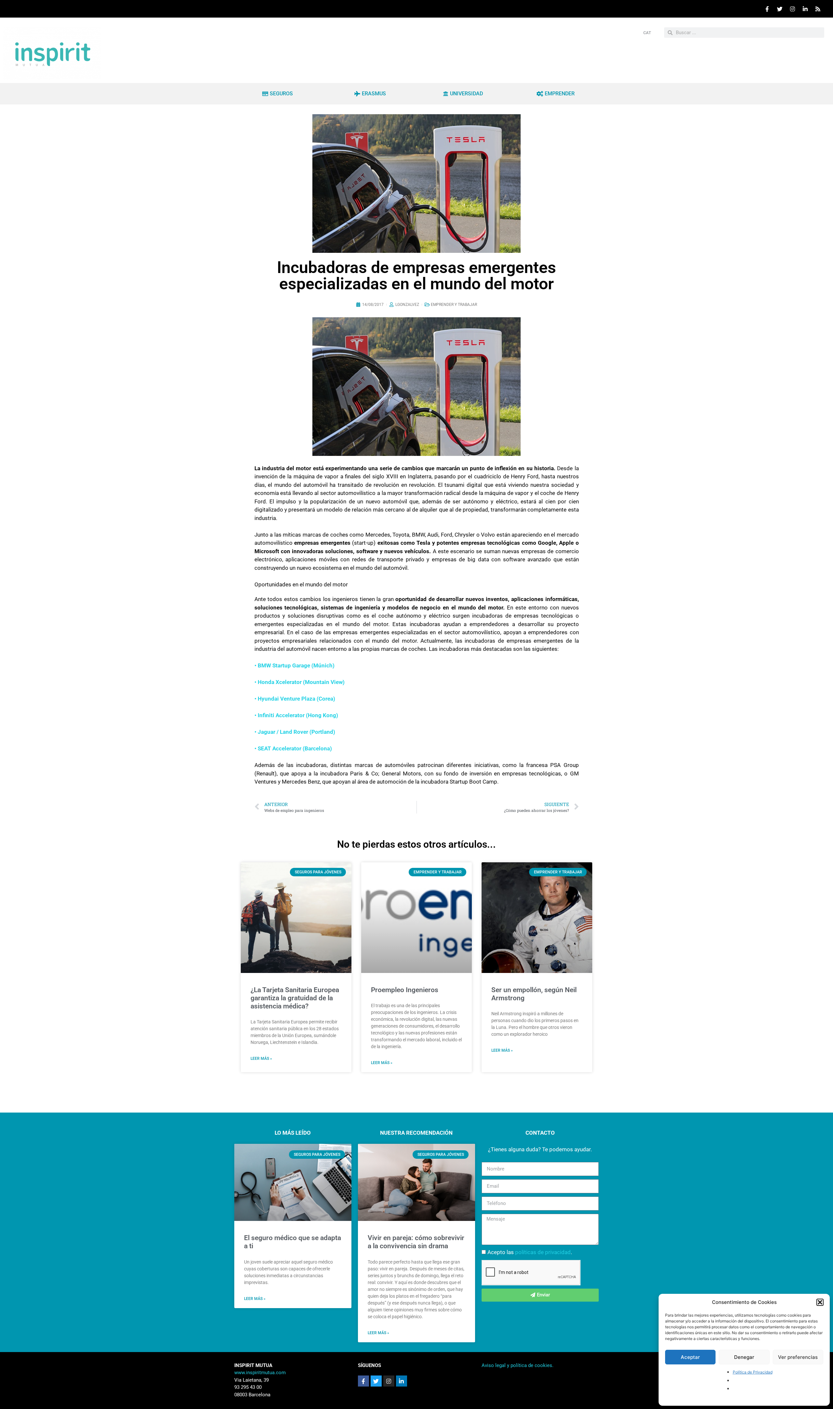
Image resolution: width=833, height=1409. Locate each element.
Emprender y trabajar (454, 304)
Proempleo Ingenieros (404, 990)
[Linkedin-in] (401, 1381)
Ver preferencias (798, 1357)
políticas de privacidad (543, 1252)
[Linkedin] (805, 8)
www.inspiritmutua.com (260, 1372)
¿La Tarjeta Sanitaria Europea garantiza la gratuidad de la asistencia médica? (295, 998)
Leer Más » (255, 1298)
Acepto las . (529, 1252)
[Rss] (817, 8)
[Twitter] (779, 8)
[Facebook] (766, 8)
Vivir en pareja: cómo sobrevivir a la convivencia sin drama (416, 1242)
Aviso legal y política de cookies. (517, 1365)
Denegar (744, 1357)
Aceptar (690, 1357)
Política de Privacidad (752, 1372)
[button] (820, 1302)
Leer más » (261, 1058)
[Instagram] (792, 8)
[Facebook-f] (363, 1381)
